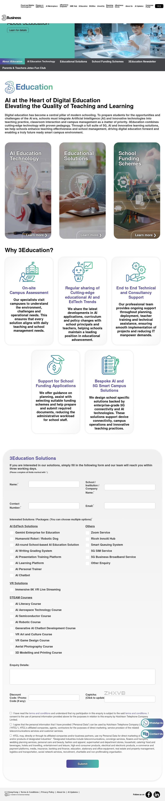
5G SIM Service (101, 550)
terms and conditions (39, 713)
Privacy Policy (47, 792)
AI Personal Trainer (28, 569)
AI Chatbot (22, 575)
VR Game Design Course (32, 640)
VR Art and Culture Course (33, 634)
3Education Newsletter (142, 61)
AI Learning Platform (29, 562)
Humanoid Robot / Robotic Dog (36, 538)
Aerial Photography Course (34, 646)
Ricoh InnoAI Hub (103, 538)
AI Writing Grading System (33, 550)
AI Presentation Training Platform (38, 556)
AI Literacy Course (28, 603)
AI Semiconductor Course (33, 615)
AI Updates (139, 6)
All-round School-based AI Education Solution (47, 544)
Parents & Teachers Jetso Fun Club (24, 68)
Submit (82, 764)
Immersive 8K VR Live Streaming (38, 589)
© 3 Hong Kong (11, 792)
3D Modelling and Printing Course (38, 652)
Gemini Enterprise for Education (37, 532)
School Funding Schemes (108, 61)
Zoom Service (100, 532)
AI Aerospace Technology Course (38, 609)
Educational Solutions (73, 61)
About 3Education (12, 61)
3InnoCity (101, 6)
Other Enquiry (100, 562)
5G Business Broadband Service (113, 556)
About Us (129, 6)
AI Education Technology (41, 61)
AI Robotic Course (28, 622)
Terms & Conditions (30, 792)
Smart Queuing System (107, 544)
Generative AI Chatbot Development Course (45, 628)
